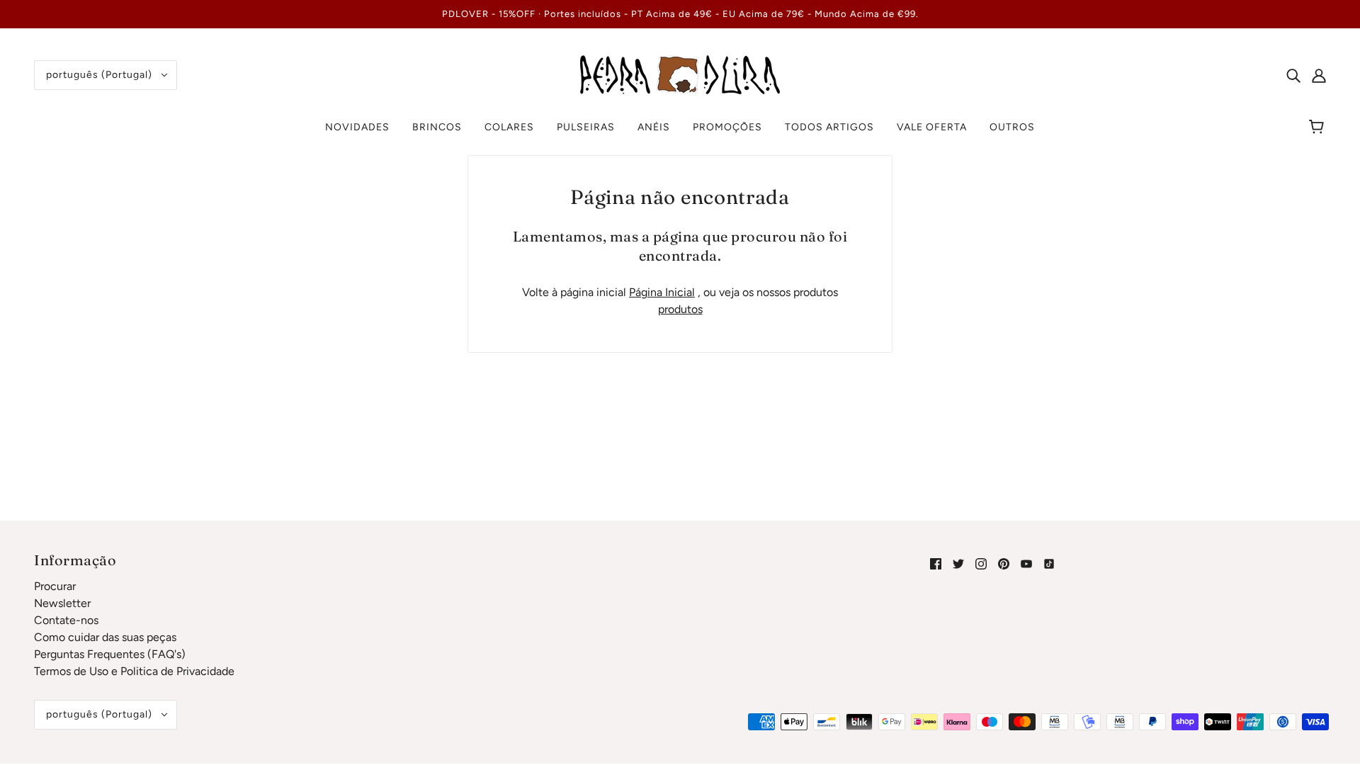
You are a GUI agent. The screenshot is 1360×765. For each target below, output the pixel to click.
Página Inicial (662, 292)
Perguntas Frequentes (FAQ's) (110, 654)
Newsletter (62, 603)
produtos (680, 309)
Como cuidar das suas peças (105, 637)
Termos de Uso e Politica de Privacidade (134, 671)
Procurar (55, 586)
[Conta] (1319, 75)
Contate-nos (66, 620)
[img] (1293, 75)
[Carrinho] (1318, 127)
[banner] (680, 74)
